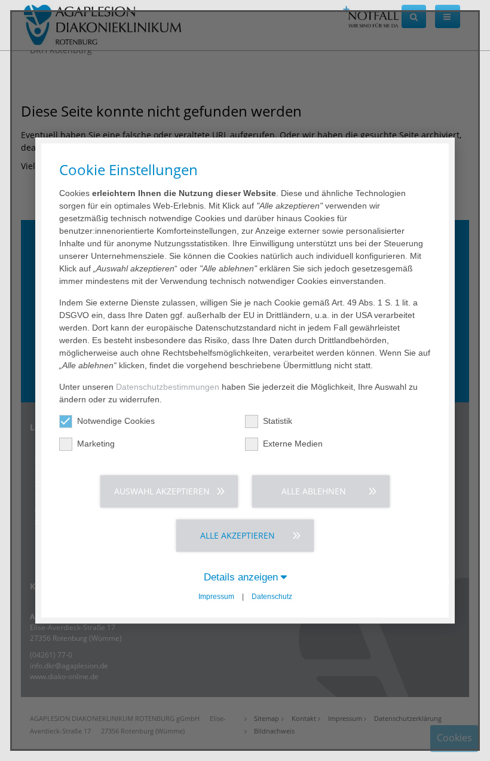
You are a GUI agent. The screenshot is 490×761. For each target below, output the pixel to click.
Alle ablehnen (313, 491)
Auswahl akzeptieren (162, 491)
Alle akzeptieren (237, 535)
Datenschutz (272, 596)
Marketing (96, 443)
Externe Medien (293, 443)
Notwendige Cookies (116, 421)
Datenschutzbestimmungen (167, 387)
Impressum (216, 596)
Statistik (277, 421)
